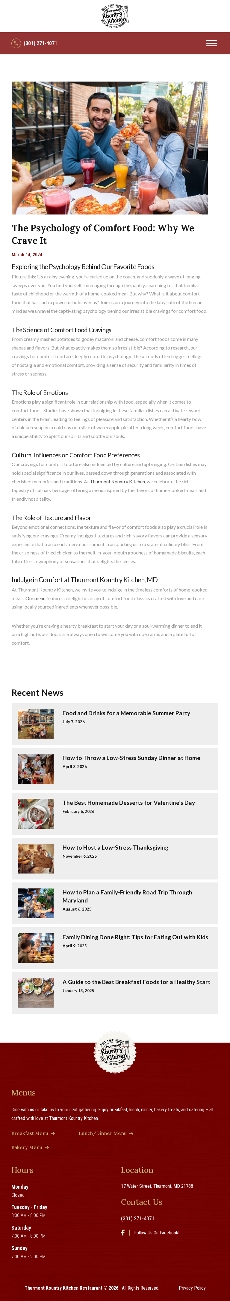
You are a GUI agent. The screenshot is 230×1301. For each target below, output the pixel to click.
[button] (211, 43)
